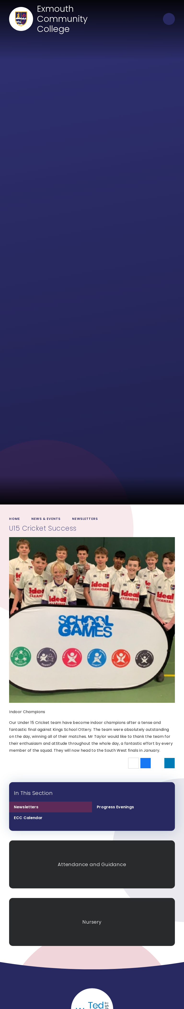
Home (14, 518)
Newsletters (85, 518)
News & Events (46, 518)
